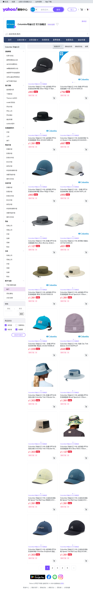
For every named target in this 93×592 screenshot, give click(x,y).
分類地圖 (67, 587)
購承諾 (84, 21)
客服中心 (26, 587)
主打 (10, 39)
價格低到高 (68, 46)
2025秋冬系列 (14, 34)
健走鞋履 (81, 39)
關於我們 (34, 587)
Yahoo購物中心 (15, 9)
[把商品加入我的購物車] (54, 98)
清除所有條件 (18, 335)
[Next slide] (55, 66)
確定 (21, 314)
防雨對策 (45, 39)
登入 (72, 9)
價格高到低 (78, 46)
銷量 (86, 46)
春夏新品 (69, 39)
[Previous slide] (28, 66)
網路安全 (51, 587)
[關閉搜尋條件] (36, 9)
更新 (62, 583)
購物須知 (43, 587)
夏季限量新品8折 (58, 39)
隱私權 (59, 587)
